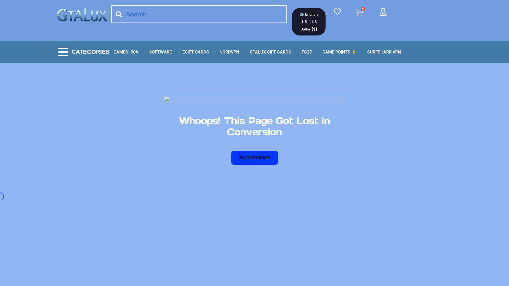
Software (160, 52)
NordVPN (229, 52)
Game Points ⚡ (339, 52)
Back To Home (254, 157)
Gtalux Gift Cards (270, 52)
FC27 (307, 52)
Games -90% (126, 52)
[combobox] (199, 14)
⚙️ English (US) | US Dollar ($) (309, 22)
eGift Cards (195, 52)
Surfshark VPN (384, 52)
